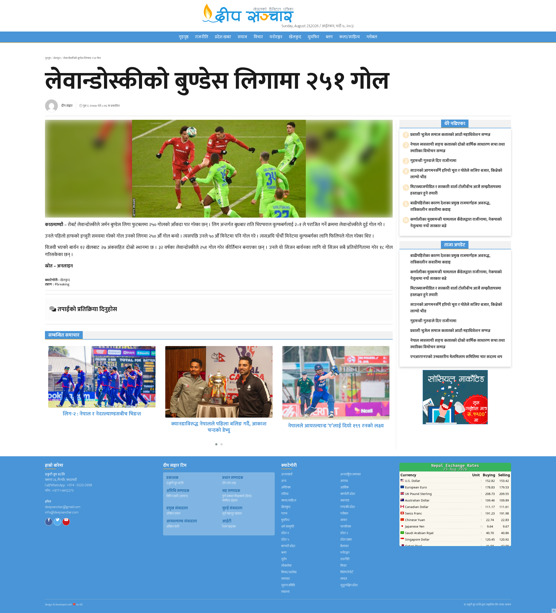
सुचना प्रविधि (288, 585)
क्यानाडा (344, 500)
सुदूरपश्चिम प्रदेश (349, 585)
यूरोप (284, 559)
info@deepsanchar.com (61, 512)
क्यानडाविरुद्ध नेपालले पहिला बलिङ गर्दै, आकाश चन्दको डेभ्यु (101, 427)
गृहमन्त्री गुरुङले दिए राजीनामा (433, 160)
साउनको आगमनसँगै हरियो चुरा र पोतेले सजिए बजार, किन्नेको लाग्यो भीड (456, 173)
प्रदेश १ (285, 533)
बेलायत (344, 546)
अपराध (344, 481)
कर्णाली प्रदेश (347, 494)
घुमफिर (313, 37)
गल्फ (284, 513)
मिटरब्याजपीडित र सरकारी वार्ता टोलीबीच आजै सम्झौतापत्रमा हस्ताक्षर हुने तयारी (455, 190)
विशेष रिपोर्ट (346, 572)
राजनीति (201, 37)
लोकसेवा (286, 566)
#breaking (62, 284)
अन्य (283, 481)
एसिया (284, 494)
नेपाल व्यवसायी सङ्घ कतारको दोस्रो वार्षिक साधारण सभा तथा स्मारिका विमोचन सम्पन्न (457, 147)
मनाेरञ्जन (276, 37)
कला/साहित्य (349, 37)
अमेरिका (286, 487)
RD (81, 604)
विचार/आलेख (288, 572)
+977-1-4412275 (63, 491)
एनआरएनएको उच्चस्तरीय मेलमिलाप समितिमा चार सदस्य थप (456, 356)
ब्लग (329, 37)
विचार (258, 37)
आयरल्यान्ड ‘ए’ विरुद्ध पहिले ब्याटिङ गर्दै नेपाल (336, 414)
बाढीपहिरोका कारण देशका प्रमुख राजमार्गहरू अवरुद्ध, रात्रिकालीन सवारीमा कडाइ (450, 206)
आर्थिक (344, 487)
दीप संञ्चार (67, 105)
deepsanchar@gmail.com (62, 507)
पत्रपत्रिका (345, 527)
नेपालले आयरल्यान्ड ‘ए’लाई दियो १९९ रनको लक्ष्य (219, 425)
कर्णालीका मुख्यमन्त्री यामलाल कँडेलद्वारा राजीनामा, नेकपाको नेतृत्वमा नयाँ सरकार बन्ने (456, 222)
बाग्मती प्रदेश (288, 546)
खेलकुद (295, 37)
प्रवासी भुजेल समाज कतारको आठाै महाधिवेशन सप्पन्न (450, 134)
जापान (343, 520)
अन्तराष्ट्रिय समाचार (350, 474)
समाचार (285, 579)
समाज (242, 37)
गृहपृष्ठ (184, 37)
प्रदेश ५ (285, 540)
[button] (216, 444)
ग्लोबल (371, 37)
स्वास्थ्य (285, 592)
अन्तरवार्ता (286, 474)
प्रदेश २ (344, 533)
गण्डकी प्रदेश (347, 507)
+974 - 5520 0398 (79, 485)
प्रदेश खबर (223, 37)
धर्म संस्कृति (287, 527)
